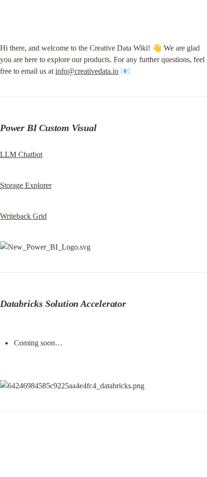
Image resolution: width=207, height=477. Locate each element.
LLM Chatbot (21, 154)
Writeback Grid (23, 216)
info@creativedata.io (86, 71)
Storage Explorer (26, 185)
